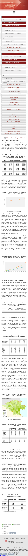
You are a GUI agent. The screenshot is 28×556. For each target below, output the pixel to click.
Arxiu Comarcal (14, 97)
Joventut (14, 128)
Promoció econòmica (14, 131)
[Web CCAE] (14, 543)
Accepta (3, 553)
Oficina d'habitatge (14, 119)
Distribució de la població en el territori (13, 33)
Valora (2, 533)
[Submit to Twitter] (16, 524)
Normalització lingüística (14, 109)
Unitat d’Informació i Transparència (14, 133)
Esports (14, 126)
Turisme (14, 114)
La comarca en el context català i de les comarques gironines (14, 45)
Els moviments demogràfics (10, 28)
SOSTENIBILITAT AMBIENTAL (14, 50)
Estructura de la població (10, 30)
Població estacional (9, 36)
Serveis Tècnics (14, 102)
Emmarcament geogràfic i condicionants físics (12, 19)
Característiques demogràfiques (10, 22)
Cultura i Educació (14, 124)
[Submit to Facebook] (6, 524)
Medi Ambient (14, 107)
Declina (11, 553)
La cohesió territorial (7, 41)
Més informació (4, 555)
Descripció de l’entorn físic (14, 47)
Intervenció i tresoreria (14, 121)
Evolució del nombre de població (12, 25)
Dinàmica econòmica (7, 38)
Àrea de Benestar (14, 95)
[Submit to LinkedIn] (6, 526)
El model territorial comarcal (14, 17)
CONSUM (14, 111)
